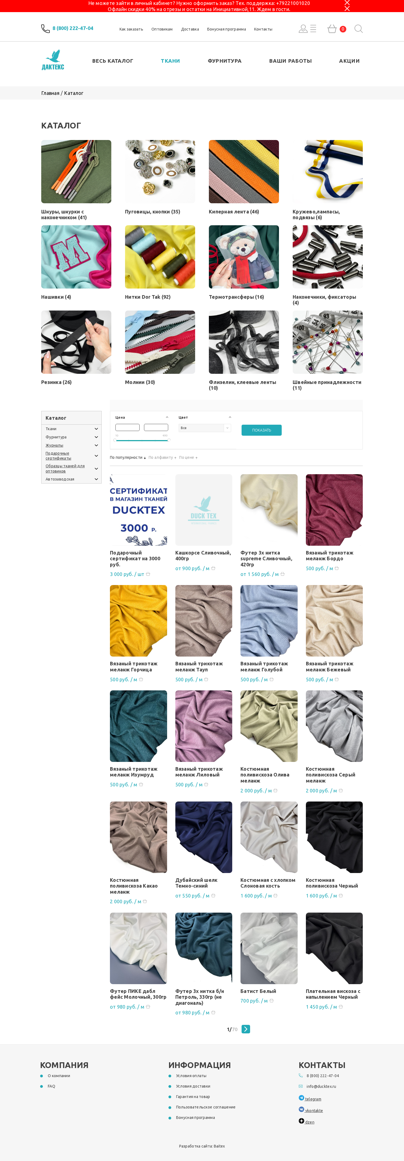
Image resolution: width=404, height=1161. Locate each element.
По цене (186, 457)
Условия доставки (193, 1086)
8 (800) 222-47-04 (72, 28)
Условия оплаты (191, 1076)
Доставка (190, 29)
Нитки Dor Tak (148, 297)
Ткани (170, 61)
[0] (332, 28)
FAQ (51, 1086)
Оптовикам (162, 29)
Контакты (263, 29)
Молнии (140, 382)
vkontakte (313, 1110)
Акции (349, 61)
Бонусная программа (226, 29)
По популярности (126, 457)
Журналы (54, 445)
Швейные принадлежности (327, 385)
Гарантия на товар (193, 1096)
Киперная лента (234, 211)
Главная (50, 92)
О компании (59, 1076)
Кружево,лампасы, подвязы (316, 214)
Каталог (73, 92)
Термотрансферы (236, 297)
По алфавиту (161, 457)
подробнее (138, 512)
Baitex (219, 1146)
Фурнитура (225, 61)
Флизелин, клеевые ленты (242, 385)
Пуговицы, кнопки (152, 211)
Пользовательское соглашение (206, 1107)
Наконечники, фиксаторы (324, 299)
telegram (312, 1099)
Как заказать (131, 29)
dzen (309, 1122)
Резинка (56, 382)
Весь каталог (112, 61)
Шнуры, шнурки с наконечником (64, 214)
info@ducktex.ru (321, 1086)
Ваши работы (290, 61)
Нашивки (56, 297)
